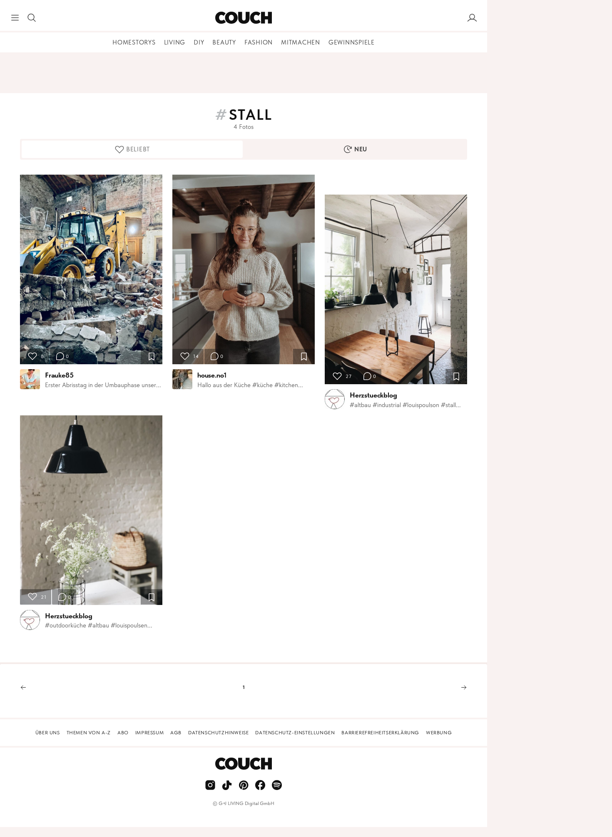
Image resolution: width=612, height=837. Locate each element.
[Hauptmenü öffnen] (15, 18)
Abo (123, 733)
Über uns (47, 733)
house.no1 (211, 375)
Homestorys (134, 42)
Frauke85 (59, 375)
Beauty (224, 42)
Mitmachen (300, 42)
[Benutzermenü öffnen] (472, 18)
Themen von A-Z (89, 733)
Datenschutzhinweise (218, 733)
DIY (199, 42)
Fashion (258, 42)
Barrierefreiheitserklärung (380, 733)
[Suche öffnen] (32, 18)
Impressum (149, 733)
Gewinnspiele (351, 42)
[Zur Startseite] (243, 18)
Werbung (439, 733)
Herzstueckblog (68, 616)
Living (175, 42)
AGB (176, 733)
